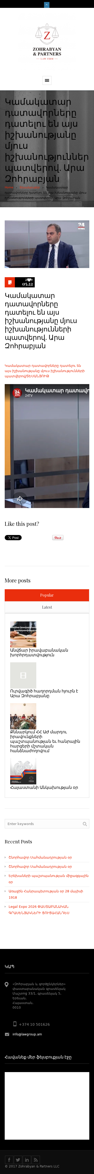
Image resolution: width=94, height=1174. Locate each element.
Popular (47, 595)
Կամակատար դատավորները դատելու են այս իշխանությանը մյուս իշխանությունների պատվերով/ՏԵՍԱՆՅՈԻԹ (45, 371)
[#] (18, 1160)
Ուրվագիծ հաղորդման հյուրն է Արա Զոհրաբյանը (44, 693)
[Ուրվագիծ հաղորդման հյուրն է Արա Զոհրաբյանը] (23, 675)
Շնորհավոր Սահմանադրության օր (40, 857)
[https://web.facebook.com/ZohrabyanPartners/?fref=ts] (9, 1160)
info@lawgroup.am (27, 1034)
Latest (47, 607)
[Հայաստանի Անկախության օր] (23, 771)
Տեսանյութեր (30, 187)
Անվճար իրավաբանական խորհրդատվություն (39, 652)
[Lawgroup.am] (47, 42)
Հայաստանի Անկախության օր (44, 787)
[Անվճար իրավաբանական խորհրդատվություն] (23, 634)
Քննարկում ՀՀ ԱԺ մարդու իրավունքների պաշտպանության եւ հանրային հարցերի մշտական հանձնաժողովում (45, 741)
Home (9, 187)
